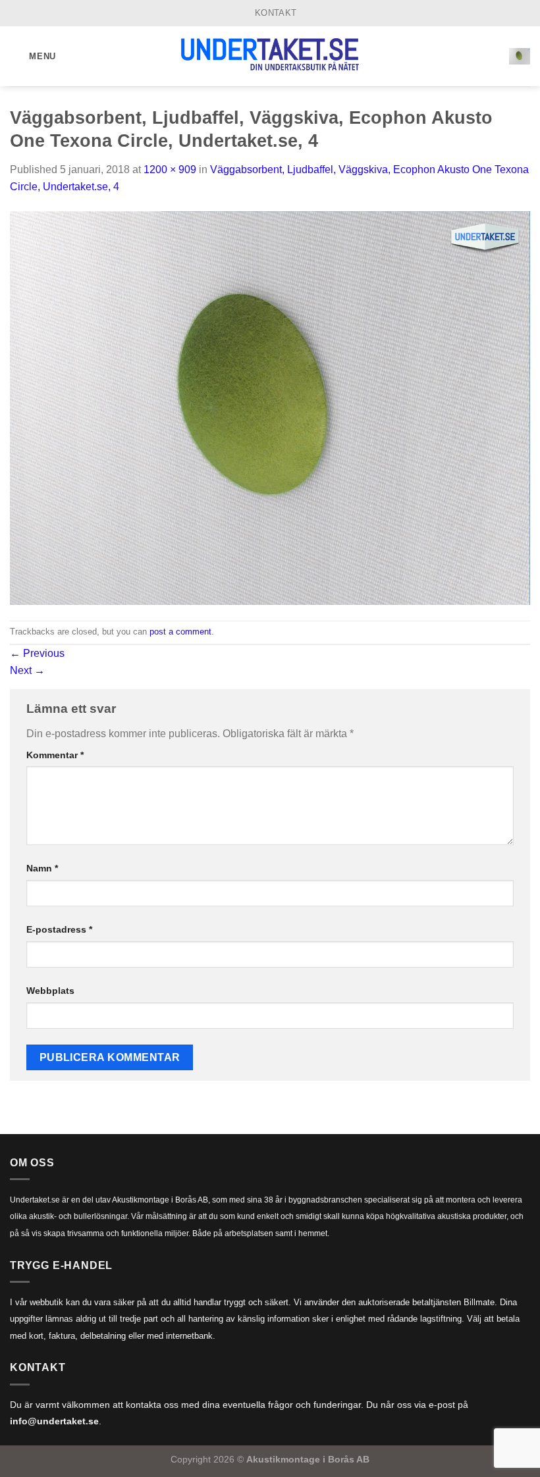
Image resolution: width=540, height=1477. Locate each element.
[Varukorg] (519, 55)
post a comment (180, 631)
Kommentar (55, 755)
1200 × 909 (170, 169)
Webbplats (50, 990)
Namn (42, 868)
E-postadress (59, 929)
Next (27, 670)
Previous (37, 653)
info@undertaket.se (54, 1421)
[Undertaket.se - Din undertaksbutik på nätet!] (270, 56)
